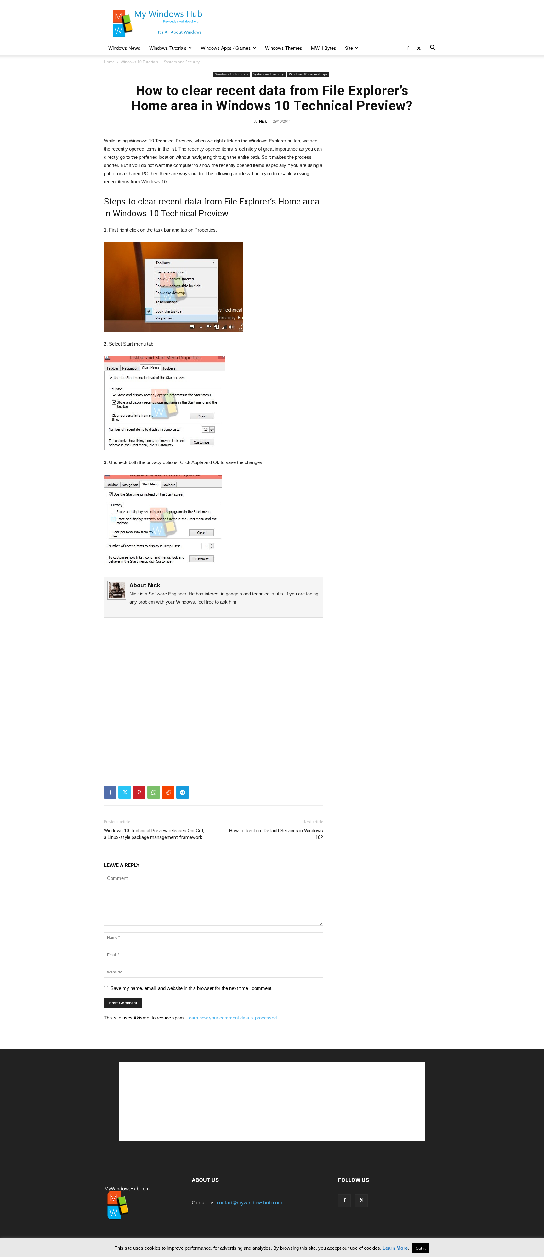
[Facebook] (408, 47)
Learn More (395, 1248)
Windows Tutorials (168, 47)
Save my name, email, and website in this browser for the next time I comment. (191, 988)
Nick (263, 121)
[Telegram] (182, 792)
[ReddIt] (168, 792)
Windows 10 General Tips (308, 74)
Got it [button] (421, 1248)
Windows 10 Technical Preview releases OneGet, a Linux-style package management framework (154, 834)
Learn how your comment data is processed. (232, 1017)
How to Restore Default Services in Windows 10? (276, 834)
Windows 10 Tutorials (139, 62)
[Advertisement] (325, 23)
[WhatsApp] (153, 792)
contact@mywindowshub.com (249, 1202)
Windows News (124, 47)
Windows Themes (283, 47)
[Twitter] (418, 47)
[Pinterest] (139, 792)
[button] (432, 48)
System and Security (268, 74)
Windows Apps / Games (226, 47)
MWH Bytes (323, 47)
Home (109, 62)
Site (349, 47)
